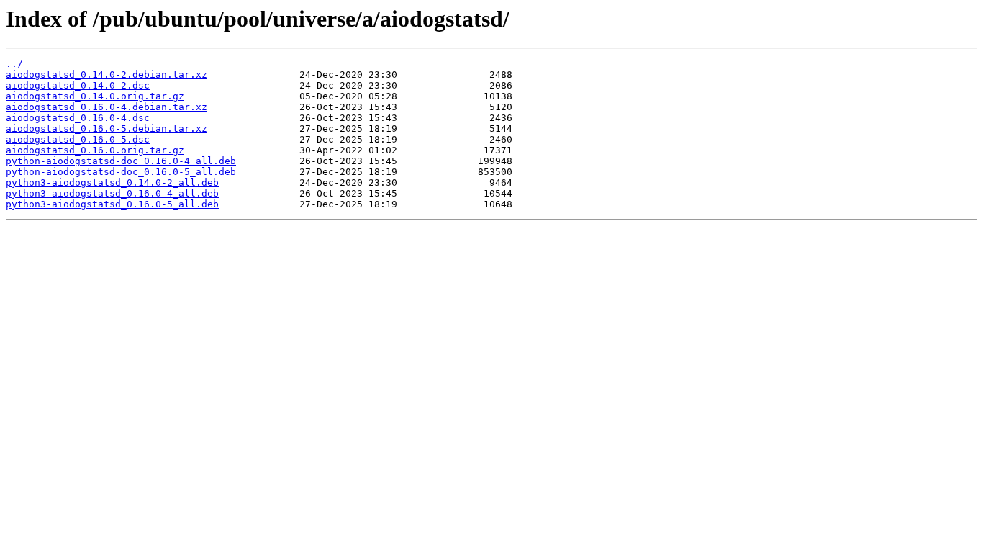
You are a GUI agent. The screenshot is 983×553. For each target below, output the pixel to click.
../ (14, 63)
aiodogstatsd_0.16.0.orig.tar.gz (95, 150)
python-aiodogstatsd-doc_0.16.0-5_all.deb (121, 171)
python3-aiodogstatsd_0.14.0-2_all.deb (112, 182)
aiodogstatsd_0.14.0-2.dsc (78, 85)
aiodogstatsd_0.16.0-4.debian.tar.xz (106, 107)
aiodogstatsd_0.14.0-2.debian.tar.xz (106, 74)
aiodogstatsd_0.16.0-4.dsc (78, 117)
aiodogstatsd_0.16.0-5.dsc (78, 139)
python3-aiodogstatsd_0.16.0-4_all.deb (112, 193)
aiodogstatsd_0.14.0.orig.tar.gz (95, 96)
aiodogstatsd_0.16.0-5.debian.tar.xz (106, 128)
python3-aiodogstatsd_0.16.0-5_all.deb (112, 204)
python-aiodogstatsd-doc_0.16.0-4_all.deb (121, 161)
